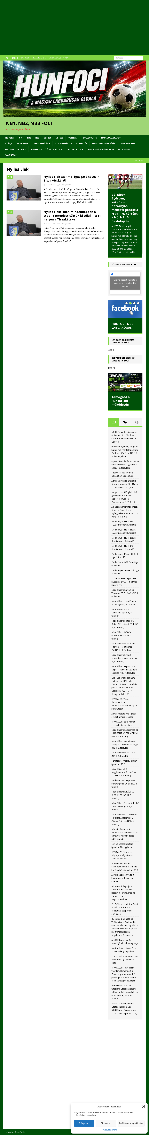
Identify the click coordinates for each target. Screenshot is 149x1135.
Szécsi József (65, 184)
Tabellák (72, 138)
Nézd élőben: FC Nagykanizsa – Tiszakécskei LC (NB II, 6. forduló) (124, 772)
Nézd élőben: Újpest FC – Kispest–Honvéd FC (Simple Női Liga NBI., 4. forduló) (124, 669)
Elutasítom (106, 1123)
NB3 (37, 138)
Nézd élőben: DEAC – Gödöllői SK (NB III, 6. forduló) (121, 635)
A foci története (63, 143)
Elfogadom (84, 1123)
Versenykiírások (42, 143)
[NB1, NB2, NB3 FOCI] (74, 115)
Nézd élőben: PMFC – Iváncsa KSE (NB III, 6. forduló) (121, 612)
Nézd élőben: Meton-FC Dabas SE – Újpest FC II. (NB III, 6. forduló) (124, 624)
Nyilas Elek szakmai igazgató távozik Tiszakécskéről (71, 178)
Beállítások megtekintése (131, 1123)
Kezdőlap (10, 138)
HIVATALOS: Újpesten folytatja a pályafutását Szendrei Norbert (122, 855)
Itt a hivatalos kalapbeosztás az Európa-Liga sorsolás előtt (124, 959)
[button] (143, 1106)
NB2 (29, 138)
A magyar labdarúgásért (104, 143)
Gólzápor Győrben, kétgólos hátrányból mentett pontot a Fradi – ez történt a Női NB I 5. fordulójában (124, 208)
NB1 (21, 138)
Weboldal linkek (129, 143)
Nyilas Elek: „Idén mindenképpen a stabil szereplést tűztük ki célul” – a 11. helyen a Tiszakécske (73, 215)
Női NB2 (59, 138)
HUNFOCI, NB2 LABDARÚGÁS (122, 326)
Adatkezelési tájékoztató (101, 149)
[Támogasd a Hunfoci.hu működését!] (125, 382)
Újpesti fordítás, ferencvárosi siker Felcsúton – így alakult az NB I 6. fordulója (125, 464)
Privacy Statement (109, 1130)
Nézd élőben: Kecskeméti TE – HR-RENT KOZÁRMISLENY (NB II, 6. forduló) (124, 733)
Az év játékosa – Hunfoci (17, 143)
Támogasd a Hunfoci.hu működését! (120, 401)
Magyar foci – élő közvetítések (46, 149)
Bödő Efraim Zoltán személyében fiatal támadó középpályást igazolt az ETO (124, 866)
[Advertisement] (74, 31)
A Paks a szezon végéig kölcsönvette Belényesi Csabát (122, 878)
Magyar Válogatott (111, 138)
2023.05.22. (50, 184)
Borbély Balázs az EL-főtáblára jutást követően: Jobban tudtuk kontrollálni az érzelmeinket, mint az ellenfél (124, 992)
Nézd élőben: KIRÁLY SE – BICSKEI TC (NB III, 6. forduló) (123, 795)
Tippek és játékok (74, 149)
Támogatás (10, 155)
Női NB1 (47, 138)
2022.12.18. (50, 223)
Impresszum (124, 149)
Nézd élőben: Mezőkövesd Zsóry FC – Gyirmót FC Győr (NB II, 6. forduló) (124, 744)
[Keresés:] (128, 57)
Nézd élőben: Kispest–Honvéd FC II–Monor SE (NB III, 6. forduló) (124, 658)
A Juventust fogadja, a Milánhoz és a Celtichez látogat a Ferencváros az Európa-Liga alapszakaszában (123, 893)
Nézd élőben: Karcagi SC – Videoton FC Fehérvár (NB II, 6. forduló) (124, 593)
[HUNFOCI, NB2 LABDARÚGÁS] (125, 309)
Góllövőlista (90, 138)
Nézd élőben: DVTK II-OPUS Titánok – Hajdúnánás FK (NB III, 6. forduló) (124, 646)
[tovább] (89, 202)
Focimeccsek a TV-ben (15, 149)
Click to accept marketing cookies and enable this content (125, 283)
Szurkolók (81, 143)
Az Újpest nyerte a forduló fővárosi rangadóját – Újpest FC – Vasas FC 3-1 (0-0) (124, 484)
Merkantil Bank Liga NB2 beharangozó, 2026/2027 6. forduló (124, 783)
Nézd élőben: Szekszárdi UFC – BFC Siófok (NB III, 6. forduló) (125, 806)
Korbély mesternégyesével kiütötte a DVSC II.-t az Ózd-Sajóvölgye (124, 581)
